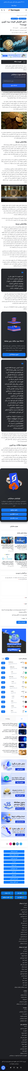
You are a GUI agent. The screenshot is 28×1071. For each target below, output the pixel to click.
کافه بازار (20, 893)
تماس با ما (25, 1014)
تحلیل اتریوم (24, 1033)
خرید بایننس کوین (14, 879)
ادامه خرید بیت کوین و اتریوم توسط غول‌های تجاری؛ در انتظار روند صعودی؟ (21, 546)
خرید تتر (14, 862)
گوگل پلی (19, 897)
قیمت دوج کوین (23, 958)
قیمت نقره (25, 983)
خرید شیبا (14, 872)
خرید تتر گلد (24, 925)
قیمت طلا (25, 978)
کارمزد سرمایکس (23, 1018)
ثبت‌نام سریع (14, 85)
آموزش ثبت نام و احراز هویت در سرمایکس (18, 1055)
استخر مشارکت (24, 997)
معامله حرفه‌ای (24, 995)
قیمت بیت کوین (23, 953)
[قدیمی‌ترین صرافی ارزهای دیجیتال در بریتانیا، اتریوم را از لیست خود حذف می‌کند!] (7, 556)
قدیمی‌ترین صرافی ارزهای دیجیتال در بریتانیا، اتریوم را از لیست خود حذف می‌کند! (7, 563)
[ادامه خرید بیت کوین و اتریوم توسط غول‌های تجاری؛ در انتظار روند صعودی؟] (21, 540)
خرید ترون (14, 875)
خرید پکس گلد (24, 923)
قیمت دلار (25, 985)
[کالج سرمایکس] (14, 10)
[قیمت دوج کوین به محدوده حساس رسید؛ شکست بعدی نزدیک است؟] (22, 752)
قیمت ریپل (24, 962)
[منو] (26, 10)
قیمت (7, 658)
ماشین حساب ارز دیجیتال (22, 1004)
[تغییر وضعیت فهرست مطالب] (23, 62)
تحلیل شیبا (24, 1051)
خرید (3, 658)
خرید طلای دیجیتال (14, 882)
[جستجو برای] (2, 10)
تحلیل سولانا (24, 1044)
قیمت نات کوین (23, 971)
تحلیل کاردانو (24, 1042)
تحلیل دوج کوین (23, 1049)
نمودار (3, 663)
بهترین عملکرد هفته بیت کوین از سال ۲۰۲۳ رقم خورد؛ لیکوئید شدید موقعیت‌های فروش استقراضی (10, 745)
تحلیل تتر (25, 1031)
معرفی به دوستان (23, 1002)
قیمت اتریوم (24, 956)
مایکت (6, 893)
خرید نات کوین (24, 932)
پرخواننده (8, 719)
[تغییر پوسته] (4, 10)
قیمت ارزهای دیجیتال (14, 855)
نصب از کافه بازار (14, 518)
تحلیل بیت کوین (23, 1028)
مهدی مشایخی (22, 28)
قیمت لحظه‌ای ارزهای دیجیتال (21, 987)
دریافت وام (14, 5)
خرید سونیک (24, 930)
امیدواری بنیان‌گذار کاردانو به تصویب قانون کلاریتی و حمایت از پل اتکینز (10, 724)
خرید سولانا (24, 928)
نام (26, 597)
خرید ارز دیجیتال (14, 851)
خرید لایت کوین (23, 937)
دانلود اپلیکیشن (23, 1021)
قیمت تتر (25, 951)
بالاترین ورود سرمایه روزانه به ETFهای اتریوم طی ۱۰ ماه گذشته (10, 737)
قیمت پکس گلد (23, 965)
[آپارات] (7, 1068)
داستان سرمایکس (23, 1012)
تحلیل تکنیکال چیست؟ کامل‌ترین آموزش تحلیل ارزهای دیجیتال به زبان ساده (10, 731)
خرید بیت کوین (14, 858)
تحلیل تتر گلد (24, 1035)
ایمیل (25, 603)
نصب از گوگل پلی (14, 514)
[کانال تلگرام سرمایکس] (14, 55)
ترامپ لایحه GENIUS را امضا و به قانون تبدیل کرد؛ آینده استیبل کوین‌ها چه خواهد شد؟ (7, 547)
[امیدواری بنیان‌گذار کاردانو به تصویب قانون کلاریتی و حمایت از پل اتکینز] (22, 725)
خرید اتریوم (14, 865)
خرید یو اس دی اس (23, 941)
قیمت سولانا (24, 969)
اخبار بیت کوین (14, 18)
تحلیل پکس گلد (23, 1037)
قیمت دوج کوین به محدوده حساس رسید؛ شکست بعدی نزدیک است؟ (10, 751)
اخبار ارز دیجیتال (20, 15)
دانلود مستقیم (14, 510)
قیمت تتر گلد (24, 967)
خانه (25, 15)
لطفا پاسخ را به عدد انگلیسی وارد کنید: (19, 615)
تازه (21, 719)
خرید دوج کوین (14, 868)
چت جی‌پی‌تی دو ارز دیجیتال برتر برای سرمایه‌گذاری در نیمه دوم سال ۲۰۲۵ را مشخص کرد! (21, 564)
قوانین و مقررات (23, 1016)
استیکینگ (25, 999)
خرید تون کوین (24, 934)
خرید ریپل (25, 921)
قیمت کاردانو (24, 976)
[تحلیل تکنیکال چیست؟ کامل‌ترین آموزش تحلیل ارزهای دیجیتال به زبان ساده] (22, 732)
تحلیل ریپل (24, 1046)
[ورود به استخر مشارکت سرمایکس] (14, 325)
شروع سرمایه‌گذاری (14, 354)
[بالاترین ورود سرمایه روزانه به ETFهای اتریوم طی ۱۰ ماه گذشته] (22, 739)
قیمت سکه (24, 980)
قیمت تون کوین (23, 974)
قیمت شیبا (24, 960)
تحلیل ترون (24, 1040)
